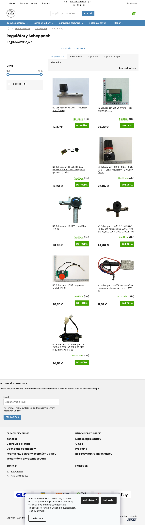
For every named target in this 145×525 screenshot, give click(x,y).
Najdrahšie (93, 56)
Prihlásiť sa (12, 417)
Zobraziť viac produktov (71, 48)
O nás (12, 3)
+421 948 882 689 (19, 476)
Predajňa (81, 448)
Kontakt (12, 439)
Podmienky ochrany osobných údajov (31, 453)
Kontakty (46, 3)
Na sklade (18, 83)
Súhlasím (108, 500)
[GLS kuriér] (22, 494)
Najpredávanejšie (112, 56)
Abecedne (56, 62)
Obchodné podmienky (21, 448)
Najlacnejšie (76, 56)
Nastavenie (37, 518)
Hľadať (88, 13)
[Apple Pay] (123, 494)
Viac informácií (36, 511)
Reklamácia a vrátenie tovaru (26, 458)
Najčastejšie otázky (88, 439)
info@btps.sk (17, 471)
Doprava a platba (28, 3)
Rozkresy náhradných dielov (93, 453)
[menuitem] (17, 23)
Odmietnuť (89, 500)
